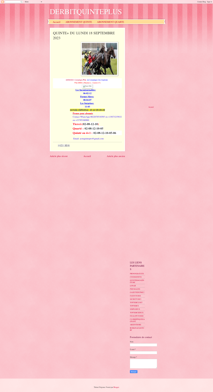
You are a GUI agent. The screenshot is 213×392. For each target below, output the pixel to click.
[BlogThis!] (61, 145)
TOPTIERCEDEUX (136, 312)
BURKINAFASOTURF (137, 329)
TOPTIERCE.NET (136, 302)
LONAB (133, 285)
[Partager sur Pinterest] (68, 145)
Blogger (116, 387)
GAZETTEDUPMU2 (137, 292)
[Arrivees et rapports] (87, 86)
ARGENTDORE (135, 324)
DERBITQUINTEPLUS (86, 11)
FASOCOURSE (135, 296)
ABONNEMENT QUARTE (110, 22)
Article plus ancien (116, 156)
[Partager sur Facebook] (66, 145)
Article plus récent (59, 156)
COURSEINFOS (136, 277)
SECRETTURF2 (135, 299)
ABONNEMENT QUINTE (78, 22)
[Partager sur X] (64, 145)
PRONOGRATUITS (137, 273)
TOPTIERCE (134, 306)
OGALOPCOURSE (136, 316)
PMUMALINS (135, 289)
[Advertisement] (146, 65)
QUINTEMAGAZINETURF (137, 281)
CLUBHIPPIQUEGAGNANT (137, 320)
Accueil (56, 22)
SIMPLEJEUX (135, 309)
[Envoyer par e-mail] (59, 145)
